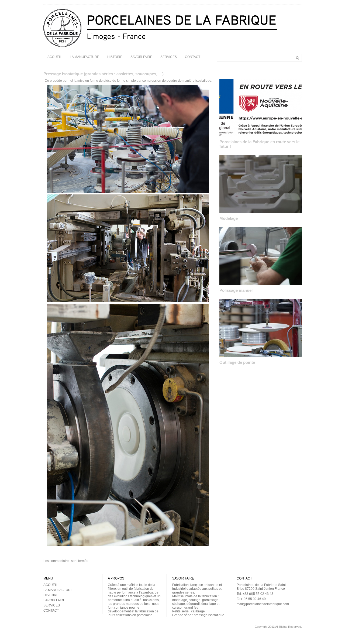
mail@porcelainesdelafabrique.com (263, 604)
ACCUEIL (54, 57)
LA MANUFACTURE (84, 57)
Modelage (228, 218)
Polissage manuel (236, 290)
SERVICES (168, 57)
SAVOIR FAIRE (141, 57)
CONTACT (192, 57)
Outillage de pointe (237, 362)
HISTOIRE (114, 57)
